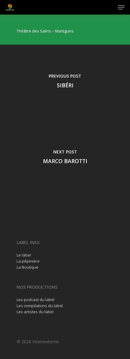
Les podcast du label (35, 299)
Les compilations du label (40, 305)
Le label (24, 255)
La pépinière (28, 261)
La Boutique (27, 267)
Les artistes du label (35, 311)
